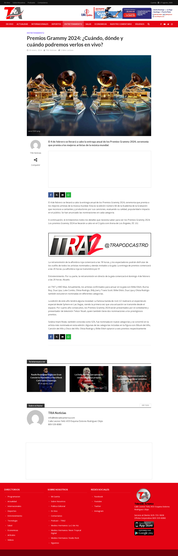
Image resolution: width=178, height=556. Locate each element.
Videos (11, 540)
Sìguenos (55, 543)
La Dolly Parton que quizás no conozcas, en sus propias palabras (89, 377)
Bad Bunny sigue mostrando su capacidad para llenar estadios (132, 377)
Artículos (11, 535)
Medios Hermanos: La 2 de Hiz (65, 525)
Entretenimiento (73, 24)
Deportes (56, 24)
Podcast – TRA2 (58, 520)
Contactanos (43, 2)
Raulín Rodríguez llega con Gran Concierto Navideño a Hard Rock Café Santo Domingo (46, 377)
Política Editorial (58, 506)
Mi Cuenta (55, 496)
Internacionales (39, 24)
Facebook (98, 496)
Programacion (14, 496)
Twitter (97, 506)
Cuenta (153, 2)
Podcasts (31, 2)
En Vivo (7, 2)
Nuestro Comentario (121, 24)
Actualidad (22, 24)
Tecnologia (12, 520)
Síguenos (139, 24)
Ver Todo (145, 405)
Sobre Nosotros (19, 2)
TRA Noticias (51, 50)
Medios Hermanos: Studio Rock (65, 538)
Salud (88, 24)
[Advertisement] (99, 169)
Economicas (101, 24)
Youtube (98, 501)
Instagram (98, 511)
